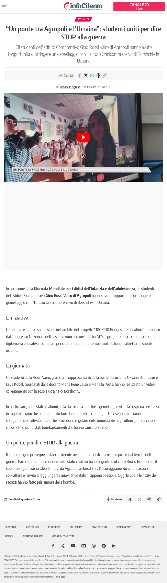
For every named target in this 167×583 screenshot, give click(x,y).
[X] (62, 545)
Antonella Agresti (70, 87)
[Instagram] (94, 545)
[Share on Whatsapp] (92, 75)
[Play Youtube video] (83, 137)
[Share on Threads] (98, 75)
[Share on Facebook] (79, 75)
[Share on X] (86, 75)
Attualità (83, 19)
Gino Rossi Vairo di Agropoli (68, 295)
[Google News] (83, 545)
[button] (5, 6)
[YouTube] (73, 545)
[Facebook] (53, 545)
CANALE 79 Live (139, 6)
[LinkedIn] (113, 545)
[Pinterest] (104, 545)
